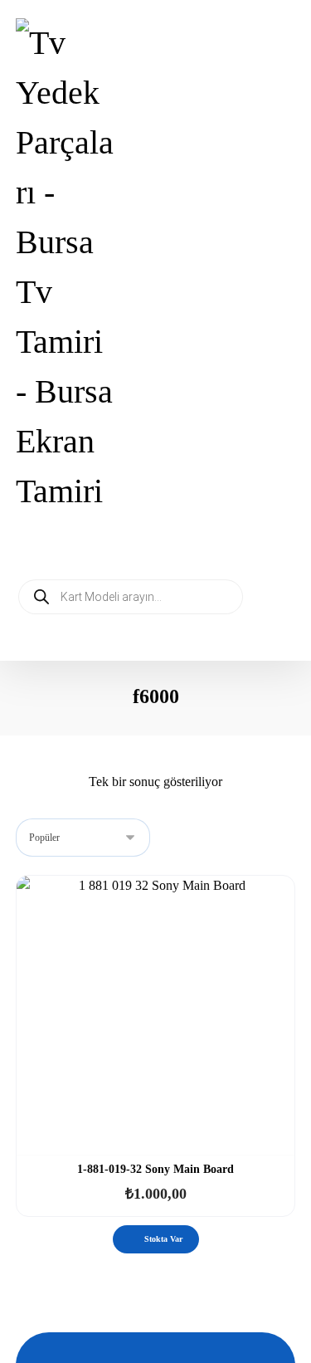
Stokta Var (163, 1238)
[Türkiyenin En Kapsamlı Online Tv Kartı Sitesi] (67, 267)
